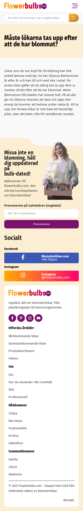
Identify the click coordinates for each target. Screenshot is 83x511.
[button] (75, 6)
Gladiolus (15, 474)
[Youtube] (38, 318)
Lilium (13, 467)
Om (11, 375)
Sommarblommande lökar (27, 343)
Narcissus (15, 421)
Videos (13, 358)
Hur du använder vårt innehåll (30, 382)
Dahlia (13, 459)
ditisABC (68, 500)
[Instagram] (30, 318)
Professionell (18, 397)
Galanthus (16, 443)
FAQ (11, 389)
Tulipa (13, 413)
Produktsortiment (21, 351)
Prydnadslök (18, 428)
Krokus (14, 436)
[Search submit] (74, 18)
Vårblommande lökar (24, 336)
